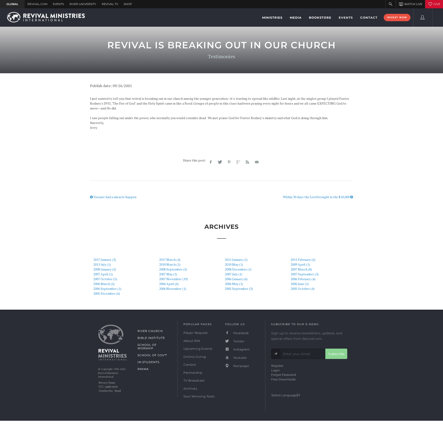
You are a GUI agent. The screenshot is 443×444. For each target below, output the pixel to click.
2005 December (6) (106, 293)
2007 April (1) (103, 274)
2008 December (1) (238, 269)
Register (277, 366)
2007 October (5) (105, 279)
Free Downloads (283, 379)
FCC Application (108, 386)
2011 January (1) (236, 259)
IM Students (148, 362)
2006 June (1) (300, 284)
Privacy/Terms (107, 382)
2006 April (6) (169, 284)
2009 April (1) (300, 264)
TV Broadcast (193, 380)
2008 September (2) (173, 269)
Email (118, 390)
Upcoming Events (197, 348)
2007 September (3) (305, 274)
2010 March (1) (169, 264)
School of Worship (147, 346)
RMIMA (143, 369)
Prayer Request (195, 333)
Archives (190, 388)
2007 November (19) (173, 279)
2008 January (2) (104, 269)
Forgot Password (283, 374)
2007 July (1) (233, 274)
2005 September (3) (239, 288)
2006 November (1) (172, 288)
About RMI (191, 341)
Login (275, 370)
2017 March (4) (169, 259)
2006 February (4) (303, 279)
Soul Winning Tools (198, 396)
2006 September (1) (107, 288)
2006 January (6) (236, 279)
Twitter (238, 341)
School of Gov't (152, 355)
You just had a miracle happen (114, 197)
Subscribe (336, 354)
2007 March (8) (301, 269)
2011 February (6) (303, 259)
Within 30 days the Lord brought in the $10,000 (316, 197)
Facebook (240, 333)
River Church (150, 331)
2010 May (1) (234, 264)
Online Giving (194, 357)
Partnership (193, 372)
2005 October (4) (302, 288)
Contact (189, 364)
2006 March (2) (104, 284)
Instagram (241, 349)
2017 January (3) (104, 259)
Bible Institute (151, 338)
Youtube (239, 357)
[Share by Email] (256, 162)
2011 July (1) (102, 264)
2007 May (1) (168, 274)
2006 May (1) (234, 284)
